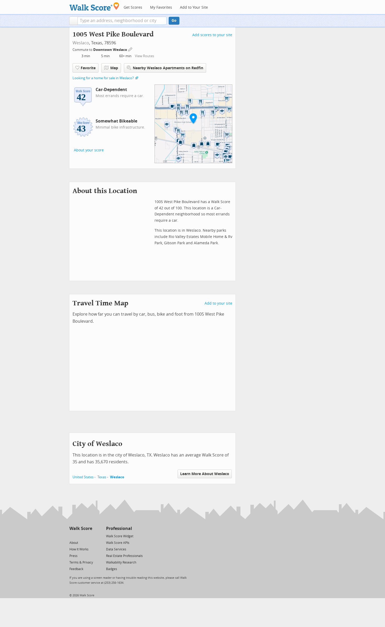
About (73, 543)
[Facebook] (81, 536)
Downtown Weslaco (110, 50)
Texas (101, 477)
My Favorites (161, 7)
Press (73, 556)
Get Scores (133, 7)
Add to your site (218, 303)
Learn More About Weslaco (204, 474)
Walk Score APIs (117, 543)
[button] (73, 21)
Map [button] (114, 68)
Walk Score (80, 528)
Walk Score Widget (119, 536)
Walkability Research (121, 562)
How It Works (79, 549)
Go (174, 20)
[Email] (89, 536)
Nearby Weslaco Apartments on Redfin (168, 68)
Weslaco (81, 42)
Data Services (116, 549)
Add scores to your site (212, 35)
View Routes (144, 56)
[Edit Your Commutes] (130, 48)
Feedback (76, 569)
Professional (119, 528)
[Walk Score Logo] (94, 6)
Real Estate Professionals (124, 556)
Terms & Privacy (81, 562)
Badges (111, 569)
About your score (89, 150)
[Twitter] (72, 536)
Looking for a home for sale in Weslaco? (103, 78)
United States (83, 477)
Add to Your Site (194, 7)
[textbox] (122, 21)
